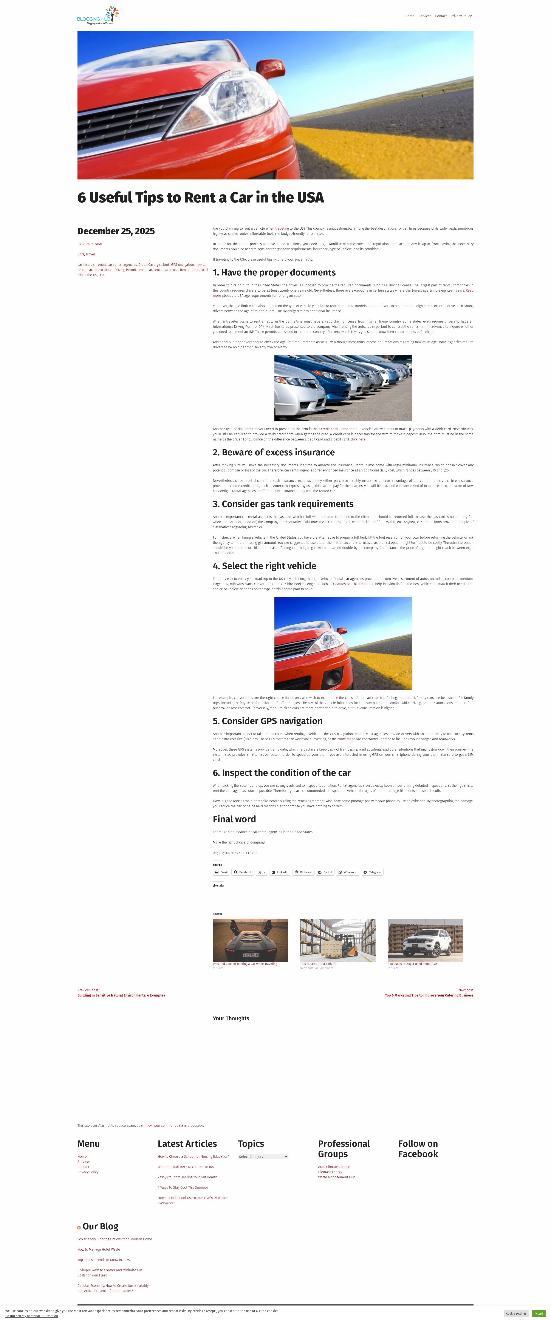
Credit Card (146, 265)
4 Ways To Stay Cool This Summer (183, 1187)
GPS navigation (182, 265)
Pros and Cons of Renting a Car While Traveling (245, 964)
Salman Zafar (92, 244)
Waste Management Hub (336, 1177)
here (361, 439)
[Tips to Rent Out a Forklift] (341, 940)
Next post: (429, 992)
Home (410, 16)
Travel (90, 254)
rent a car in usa (166, 270)
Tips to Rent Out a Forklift (318, 964)
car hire (83, 265)
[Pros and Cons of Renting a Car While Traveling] (254, 940)
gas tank (163, 265)
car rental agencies (122, 265)
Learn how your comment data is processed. (170, 1125)
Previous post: (121, 992)
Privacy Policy (461, 16)
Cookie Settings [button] (516, 1313)
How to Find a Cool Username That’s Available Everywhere (193, 1200)
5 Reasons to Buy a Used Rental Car (412, 964)
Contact (441, 16)
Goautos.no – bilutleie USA (353, 584)
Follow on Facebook (418, 1148)
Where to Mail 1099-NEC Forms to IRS (186, 1167)
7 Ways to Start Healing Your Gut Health (187, 1177)
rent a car (145, 270)
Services (424, 16)
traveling (282, 228)
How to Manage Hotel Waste (98, 1249)
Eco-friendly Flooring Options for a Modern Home (114, 1239)
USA (102, 275)
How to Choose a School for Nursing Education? (194, 1156)
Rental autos (189, 270)
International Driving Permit (115, 270)
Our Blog (100, 1226)
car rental (98, 265)
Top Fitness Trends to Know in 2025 (103, 1260)
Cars (80, 254)
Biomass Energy (330, 1172)
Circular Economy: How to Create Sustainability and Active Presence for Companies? (113, 1288)
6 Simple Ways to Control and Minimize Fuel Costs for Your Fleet (110, 1272)
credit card (329, 429)
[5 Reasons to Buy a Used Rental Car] (429, 940)
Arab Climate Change (334, 1167)
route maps (346, 739)
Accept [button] (539, 1313)
